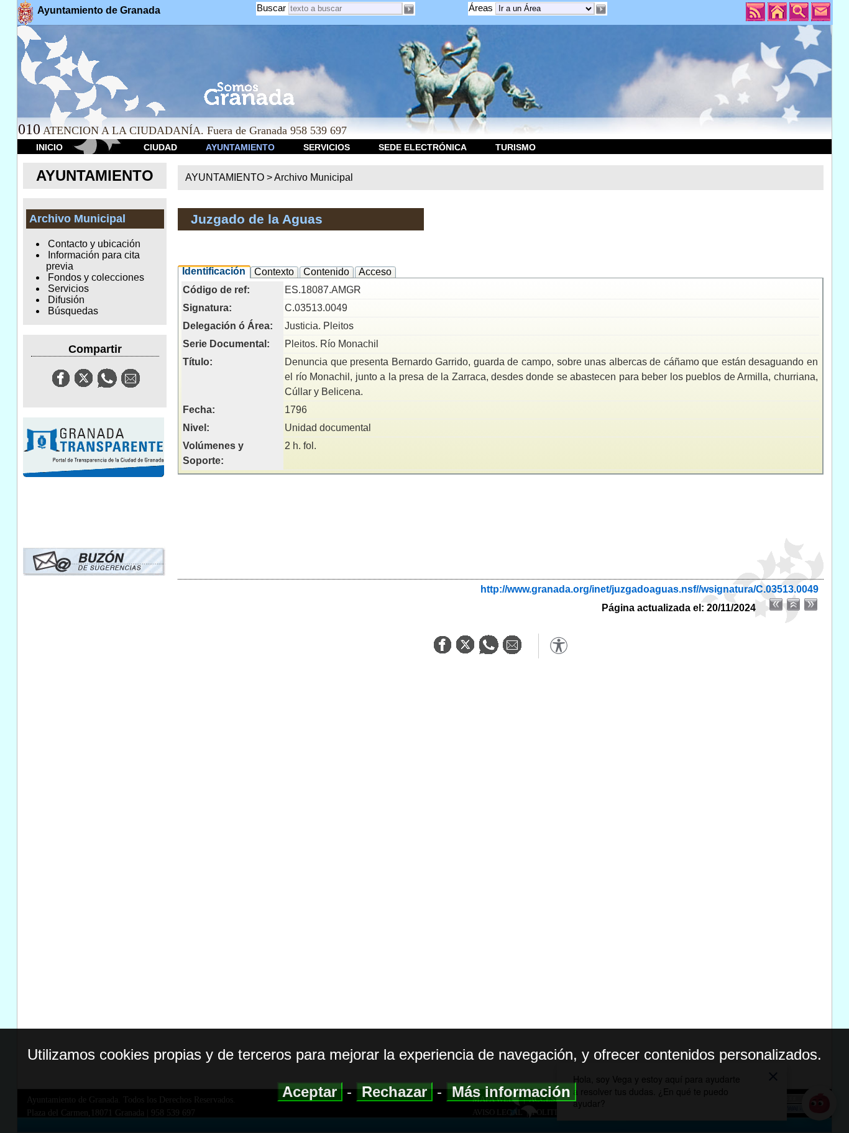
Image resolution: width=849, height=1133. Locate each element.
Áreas (482, 7)
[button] (601, 9)
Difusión (66, 299)
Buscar (271, 7)
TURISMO (515, 147)
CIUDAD (160, 147)
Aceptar (309, 1091)
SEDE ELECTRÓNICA (423, 147)
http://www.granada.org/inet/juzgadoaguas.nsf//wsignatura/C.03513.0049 (649, 589)
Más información (511, 1091)
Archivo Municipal (313, 177)
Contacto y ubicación (94, 244)
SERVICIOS (326, 147)
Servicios (68, 288)
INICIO (49, 147)
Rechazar (394, 1091)
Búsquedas (73, 311)
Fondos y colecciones (96, 277)
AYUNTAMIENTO (240, 147)
